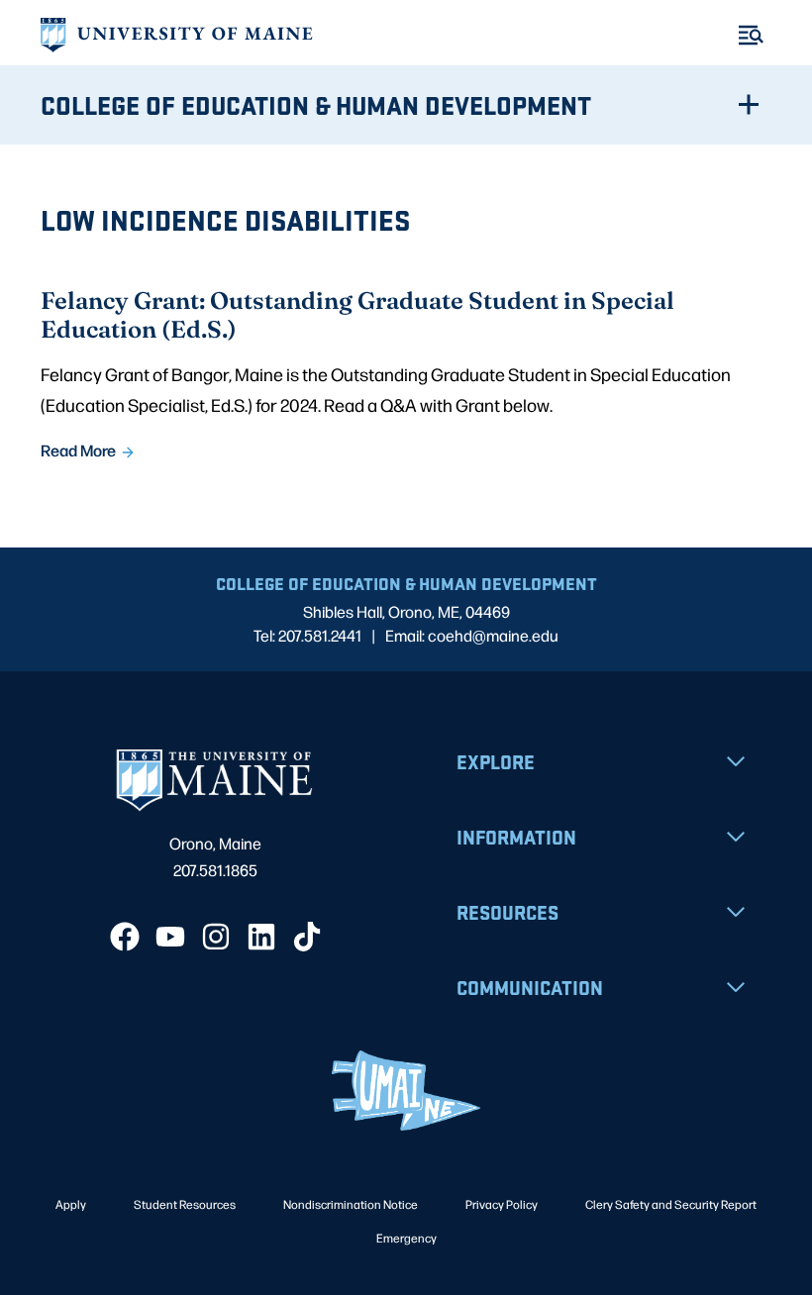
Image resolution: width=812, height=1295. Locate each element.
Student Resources (185, 1204)
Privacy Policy (501, 1204)
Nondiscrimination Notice (350, 1204)
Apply (70, 1204)
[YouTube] (170, 936)
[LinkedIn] (261, 936)
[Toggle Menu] (751, 35)
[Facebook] (125, 936)
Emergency (406, 1237)
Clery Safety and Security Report (671, 1204)
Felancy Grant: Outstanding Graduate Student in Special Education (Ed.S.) (357, 314)
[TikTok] (307, 936)
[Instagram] (216, 936)
